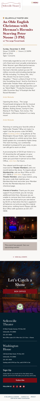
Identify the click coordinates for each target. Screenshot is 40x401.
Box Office (20, 291)
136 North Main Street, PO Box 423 (13, 354)
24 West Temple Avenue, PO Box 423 (14, 329)
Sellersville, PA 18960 (9, 332)
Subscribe (20, 380)
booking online (14, 134)
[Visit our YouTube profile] (20, 386)
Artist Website (8, 97)
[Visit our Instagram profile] (17, 386)
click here (13, 161)
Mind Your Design (23, 398)
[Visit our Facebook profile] (13, 386)
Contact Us (25, 397)
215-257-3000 (7, 359)
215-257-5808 (7, 334)
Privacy (33, 397)
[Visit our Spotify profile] (24, 386)
